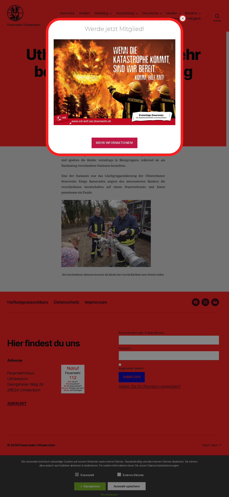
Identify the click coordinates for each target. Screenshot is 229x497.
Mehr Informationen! (114, 143)
